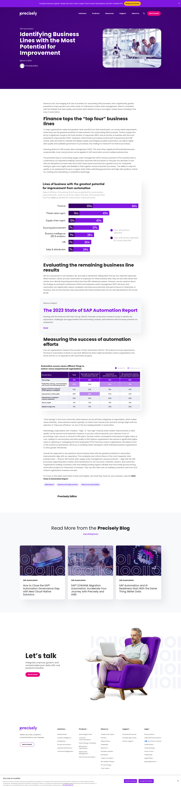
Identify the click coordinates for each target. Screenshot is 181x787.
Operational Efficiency (64, 748)
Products (95, 13)
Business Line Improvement (68, 485)
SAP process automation (90, 485)
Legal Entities (148, 758)
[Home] (28, 13)
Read (45, 328)
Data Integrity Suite (85, 734)
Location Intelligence (64, 738)
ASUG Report (49, 485)
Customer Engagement (65, 751)
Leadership (104, 745)
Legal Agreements (150, 761)
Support (122, 13)
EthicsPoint (104, 755)
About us (104, 729)
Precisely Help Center (129, 738)
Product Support (127, 741)
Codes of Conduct (107, 758)
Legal (146, 729)
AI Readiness (61, 741)
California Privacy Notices (152, 738)
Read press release (132, 4)
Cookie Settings (149, 748)
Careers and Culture (107, 734)
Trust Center (105, 768)
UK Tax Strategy (106, 765)
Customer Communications (85, 739)
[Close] (178, 781)
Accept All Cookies (146, 781)
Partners (103, 738)
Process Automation (64, 745)
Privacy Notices (149, 734)
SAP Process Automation (87, 757)
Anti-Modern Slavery (107, 761)
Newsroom (104, 748)
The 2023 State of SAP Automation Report (90, 310)
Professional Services (129, 734)
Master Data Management (83, 753)
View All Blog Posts (90, 534)
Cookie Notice (148, 745)
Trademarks (148, 755)
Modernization (62, 734)
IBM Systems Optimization (83, 747)
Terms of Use (148, 751)
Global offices (105, 741)
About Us (135, 13)
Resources (109, 13)
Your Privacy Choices (154, 741)
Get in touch (154, 13)
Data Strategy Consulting (87, 743)
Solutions (82, 13)
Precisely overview (107, 751)
